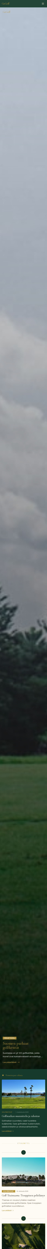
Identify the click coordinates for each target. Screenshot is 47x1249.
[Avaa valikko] (43, 3)
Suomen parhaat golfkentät (16, 1045)
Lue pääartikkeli (9, 1062)
